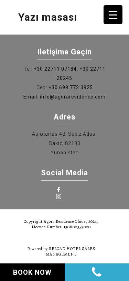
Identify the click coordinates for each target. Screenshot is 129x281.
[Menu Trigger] (113, 14)
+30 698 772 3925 (71, 87)
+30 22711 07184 (55, 69)
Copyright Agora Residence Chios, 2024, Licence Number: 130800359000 (61, 224)
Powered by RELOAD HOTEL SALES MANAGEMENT (61, 251)
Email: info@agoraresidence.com (64, 97)
